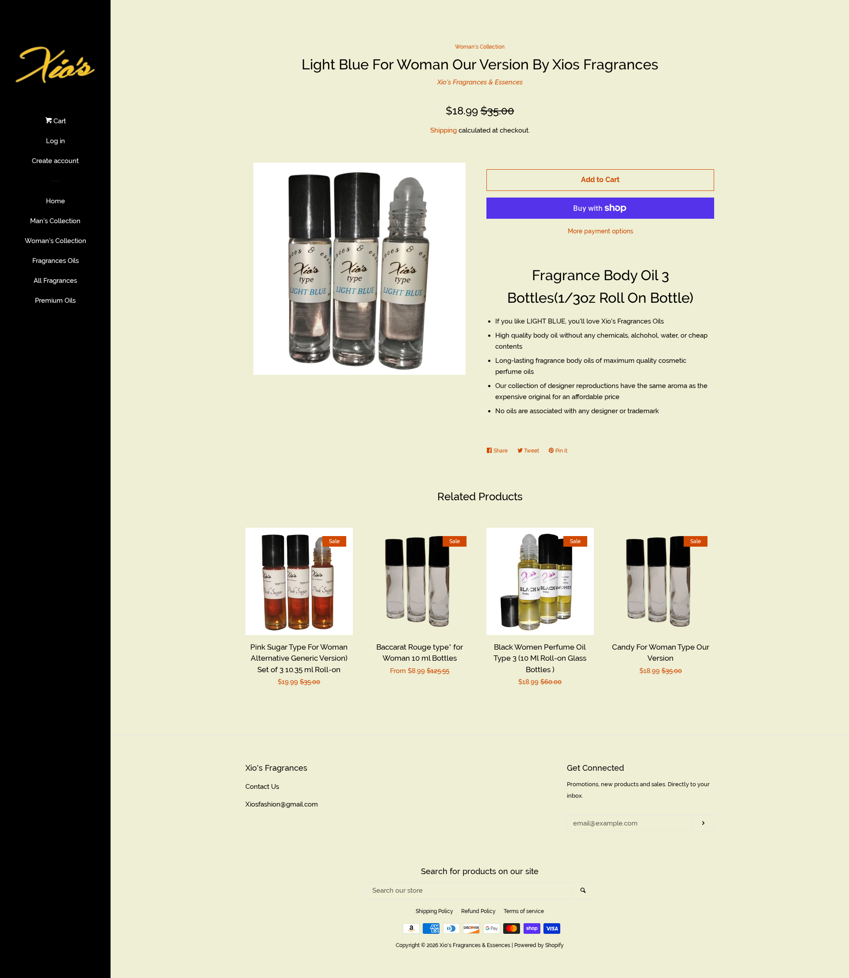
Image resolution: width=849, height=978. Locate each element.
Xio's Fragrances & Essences (480, 82)
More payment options (600, 231)
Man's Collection (55, 221)
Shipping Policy (434, 911)
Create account (55, 161)
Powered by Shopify (539, 945)
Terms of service (524, 911)
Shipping (443, 130)
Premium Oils (55, 300)
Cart (59, 121)
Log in (55, 141)
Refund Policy (478, 911)
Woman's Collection (55, 241)
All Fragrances (55, 281)
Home (55, 201)
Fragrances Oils (55, 261)
